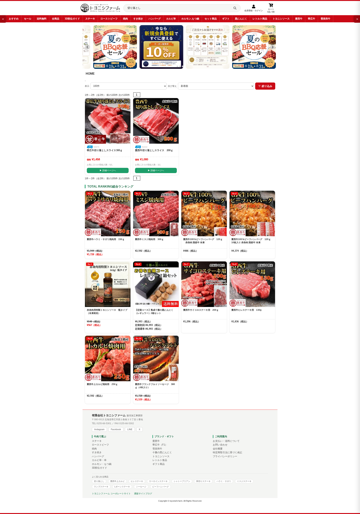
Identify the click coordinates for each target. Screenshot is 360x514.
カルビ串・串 (99, 460)
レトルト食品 (159, 460)
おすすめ (14, 18)
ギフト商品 (158, 464)
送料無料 (41, 18)
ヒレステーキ (137, 481)
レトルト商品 (260, 18)
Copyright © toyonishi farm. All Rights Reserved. (180, 501)
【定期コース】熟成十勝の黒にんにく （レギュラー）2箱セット (155, 311)
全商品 (55, 18)
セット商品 (211, 18)
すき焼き (138, 18)
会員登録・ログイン (253, 10)
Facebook (116, 429)
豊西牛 (298, 18)
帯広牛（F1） (159, 444)
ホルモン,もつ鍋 (190, 18)
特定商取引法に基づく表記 (227, 452)
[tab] (177, 66)
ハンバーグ (154, 18)
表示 (87, 86)
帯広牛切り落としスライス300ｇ (104, 150)
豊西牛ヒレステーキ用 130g (246, 310)
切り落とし (99, 481)
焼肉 (125, 18)
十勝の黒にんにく (162, 452)
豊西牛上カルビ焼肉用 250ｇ (102, 384)
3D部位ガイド (72, 18)
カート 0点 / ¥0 (270, 10)
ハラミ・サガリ (224, 481)
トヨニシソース (281, 18)
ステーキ (90, 18)
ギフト (226, 18)
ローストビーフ (109, 18)
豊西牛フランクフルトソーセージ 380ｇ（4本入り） (155, 386)
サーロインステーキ (158, 481)
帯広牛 (311, 18)
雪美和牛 (325, 18)
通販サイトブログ (143, 493)
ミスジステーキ (244, 481)
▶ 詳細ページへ (108, 170)
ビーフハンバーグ (160, 486)
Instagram (99, 429)
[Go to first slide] (272, 47)
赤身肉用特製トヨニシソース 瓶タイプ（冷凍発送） (107, 311)
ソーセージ (141, 486)
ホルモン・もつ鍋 (101, 464)
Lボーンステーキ (122, 486)
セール (27, 18)
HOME (90, 73)
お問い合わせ (220, 444)
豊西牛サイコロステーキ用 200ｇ (201, 310)
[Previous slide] (87, 47)
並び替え (172, 86)
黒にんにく (241, 18)
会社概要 (218, 448)
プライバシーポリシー (225, 456)
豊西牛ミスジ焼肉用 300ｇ (149, 239)
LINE (129, 429)
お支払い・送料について (226, 441)
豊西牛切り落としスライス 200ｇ (154, 150)
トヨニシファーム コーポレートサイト (111, 493)
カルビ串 (171, 18)
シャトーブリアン (182, 481)
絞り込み (267, 86)
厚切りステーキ (203, 481)
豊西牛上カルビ (117, 481)
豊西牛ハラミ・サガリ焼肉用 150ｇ (105, 239)
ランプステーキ (101, 486)
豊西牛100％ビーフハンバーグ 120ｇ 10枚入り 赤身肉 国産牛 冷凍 (252, 241)
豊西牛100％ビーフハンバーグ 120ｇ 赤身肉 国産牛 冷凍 (203, 241)
